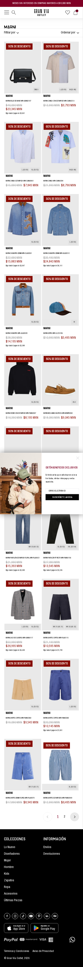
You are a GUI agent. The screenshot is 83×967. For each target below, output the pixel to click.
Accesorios (10, 893)
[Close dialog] (78, 458)
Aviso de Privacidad (43, 951)
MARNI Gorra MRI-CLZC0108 (53, 333)
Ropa (7, 887)
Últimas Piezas (13, 900)
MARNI (9, 96)
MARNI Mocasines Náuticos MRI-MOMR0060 (58, 413)
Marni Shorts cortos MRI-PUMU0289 (18, 718)
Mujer (7, 860)
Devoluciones (51, 854)
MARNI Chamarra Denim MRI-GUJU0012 (56, 253)
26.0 (74, 402)
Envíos (47, 847)
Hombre (9, 867)
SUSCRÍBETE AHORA (62, 497)
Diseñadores (12, 854)
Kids (6, 874)
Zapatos (9, 880)
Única (36, 90)
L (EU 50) (63, 90)
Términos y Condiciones (16, 951)
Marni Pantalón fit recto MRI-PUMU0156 (57, 558)
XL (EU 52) (35, 170)
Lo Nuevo (9, 847)
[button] (6, 13)
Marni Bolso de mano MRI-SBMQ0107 (18, 101)
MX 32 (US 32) (34, 547)
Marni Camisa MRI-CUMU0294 (53, 181)
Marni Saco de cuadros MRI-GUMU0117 (19, 638)
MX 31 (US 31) (58, 627)
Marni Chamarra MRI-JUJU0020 (16, 333)
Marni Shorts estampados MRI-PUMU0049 (57, 798)
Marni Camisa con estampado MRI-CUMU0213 (58, 101)
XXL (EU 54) (72, 547)
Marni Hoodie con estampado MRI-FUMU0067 (21, 413)
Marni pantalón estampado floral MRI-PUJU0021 (23, 558)
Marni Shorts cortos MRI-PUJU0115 (55, 638)
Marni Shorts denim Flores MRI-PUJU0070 (20, 798)
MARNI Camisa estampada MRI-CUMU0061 (20, 181)
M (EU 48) (72, 90)
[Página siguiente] (74, 816)
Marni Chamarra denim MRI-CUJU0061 (19, 253)
